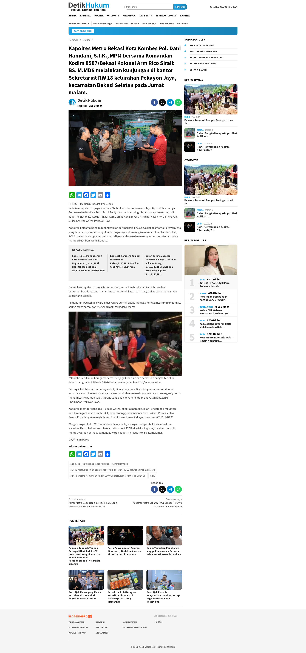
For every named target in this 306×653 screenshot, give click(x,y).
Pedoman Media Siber (135, 627)
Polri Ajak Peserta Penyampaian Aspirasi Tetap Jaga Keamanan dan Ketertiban (163, 597)
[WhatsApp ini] (178, 102)
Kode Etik (101, 627)
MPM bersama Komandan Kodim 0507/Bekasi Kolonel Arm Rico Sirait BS (108, 475)
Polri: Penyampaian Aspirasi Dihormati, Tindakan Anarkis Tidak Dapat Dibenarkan (124, 551)
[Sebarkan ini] (154, 102)
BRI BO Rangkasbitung (203, 63)
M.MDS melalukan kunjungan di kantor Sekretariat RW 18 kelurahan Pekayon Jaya (112, 469)
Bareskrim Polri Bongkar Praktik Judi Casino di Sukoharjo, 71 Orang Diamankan (121, 597)
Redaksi (100, 622)
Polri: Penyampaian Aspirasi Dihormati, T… (213, 148)
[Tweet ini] (162, 102)
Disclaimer (102, 632)
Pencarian (180, 6)
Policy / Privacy (77, 632)
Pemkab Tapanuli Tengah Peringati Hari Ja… (208, 122)
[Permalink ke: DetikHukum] (72, 102)
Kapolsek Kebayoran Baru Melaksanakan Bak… (215, 325)
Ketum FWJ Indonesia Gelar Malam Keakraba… (216, 339)
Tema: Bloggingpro (166, 646)
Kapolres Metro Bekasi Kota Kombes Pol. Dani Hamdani (99, 463)
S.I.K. (152, 475)
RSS (160, 621)
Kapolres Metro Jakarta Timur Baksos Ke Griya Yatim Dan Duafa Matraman (157, 502)
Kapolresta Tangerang (203, 51)
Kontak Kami (130, 622)
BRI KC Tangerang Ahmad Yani (206, 57)
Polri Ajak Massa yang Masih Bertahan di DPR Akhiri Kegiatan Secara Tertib (85, 595)
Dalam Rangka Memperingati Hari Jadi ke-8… (217, 135)
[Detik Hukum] (89, 6)
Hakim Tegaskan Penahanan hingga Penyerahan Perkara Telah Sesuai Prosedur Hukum (163, 551)
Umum (187, 117)
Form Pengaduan (78, 627)
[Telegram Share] (170, 102)
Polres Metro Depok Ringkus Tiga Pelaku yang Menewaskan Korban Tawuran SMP (93, 502)
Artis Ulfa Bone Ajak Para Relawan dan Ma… (215, 284)
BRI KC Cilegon (198, 69)
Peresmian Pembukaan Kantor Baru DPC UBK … (214, 298)
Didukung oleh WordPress (143, 646)
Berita (200, 130)
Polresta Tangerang (202, 45)
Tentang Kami (76, 622)
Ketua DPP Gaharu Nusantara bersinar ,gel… (215, 312)
